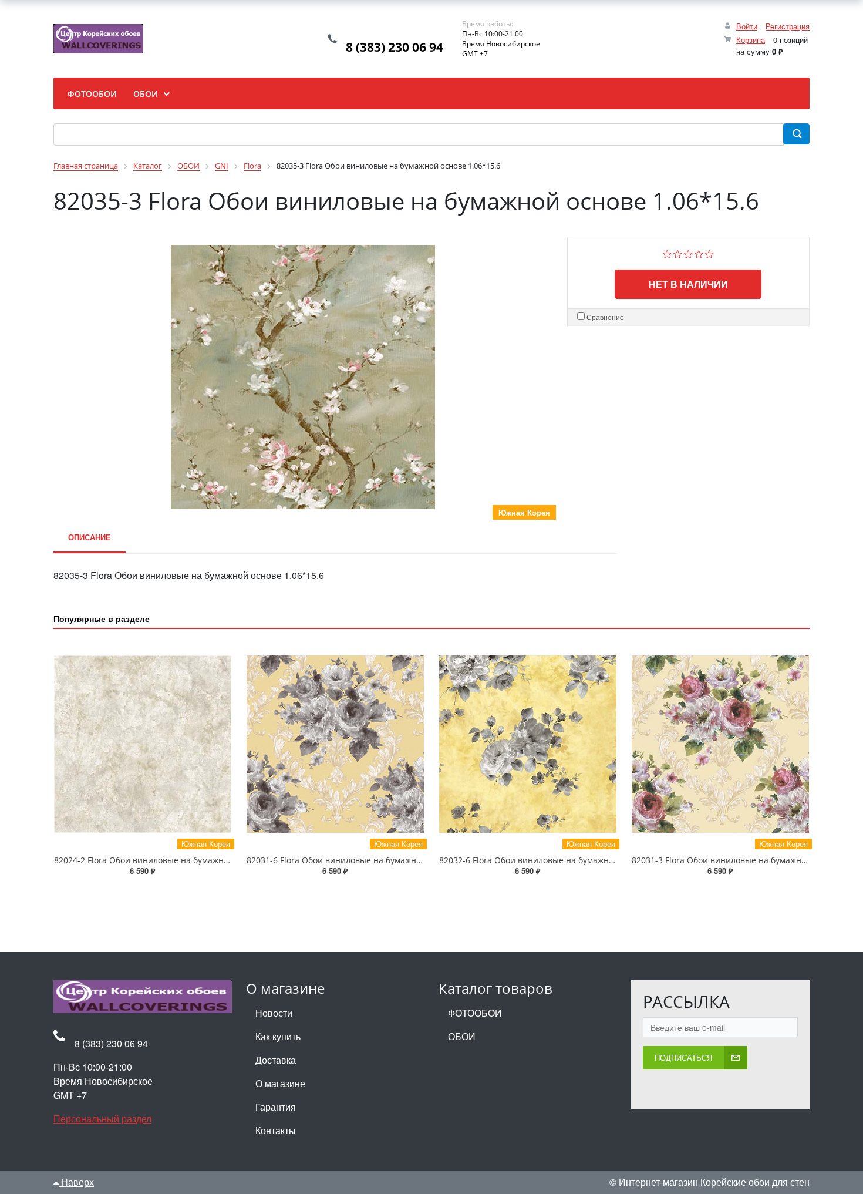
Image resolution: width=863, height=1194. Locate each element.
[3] (688, 253)
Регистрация (788, 26)
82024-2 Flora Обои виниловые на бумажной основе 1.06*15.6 (179, 860)
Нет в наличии (688, 284)
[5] (709, 253)
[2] (677, 253)
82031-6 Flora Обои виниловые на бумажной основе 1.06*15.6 (372, 860)
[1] (667, 253)
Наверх (76, 1182)
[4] (699, 253)
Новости (273, 1013)
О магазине (280, 1083)
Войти (746, 26)
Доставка (275, 1060)
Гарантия (275, 1107)
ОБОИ (462, 1036)
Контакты (275, 1130)
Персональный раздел (102, 1118)
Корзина (750, 39)
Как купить (278, 1036)
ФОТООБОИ (475, 1013)
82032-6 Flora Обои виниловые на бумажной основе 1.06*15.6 (564, 860)
